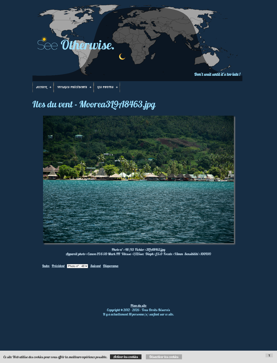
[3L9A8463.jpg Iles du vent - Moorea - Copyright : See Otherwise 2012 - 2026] (138, 242)
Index (46, 266)
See (47, 45)
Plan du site (138, 305)
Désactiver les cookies (164, 357)
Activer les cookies (125, 357)
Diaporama (110, 266)
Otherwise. (88, 44)
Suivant (95, 266)
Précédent (58, 266)
